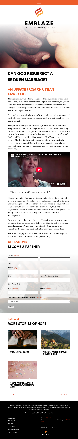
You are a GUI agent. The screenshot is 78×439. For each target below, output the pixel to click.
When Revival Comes (19, 352)
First (9, 263)
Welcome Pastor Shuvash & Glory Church (55, 353)
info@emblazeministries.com (53, 418)
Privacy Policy (12, 432)
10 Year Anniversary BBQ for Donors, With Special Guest (22, 385)
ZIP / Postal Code (14, 284)
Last (41, 263)
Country (43, 284)
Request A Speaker (13, 429)
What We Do (12, 421)
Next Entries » (65, 395)
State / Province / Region (49, 276)
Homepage (11, 418)
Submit (11, 307)
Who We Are (12, 424)
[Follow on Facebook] (42, 424)
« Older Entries (13, 395)
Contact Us (11, 427)
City (9, 276)
